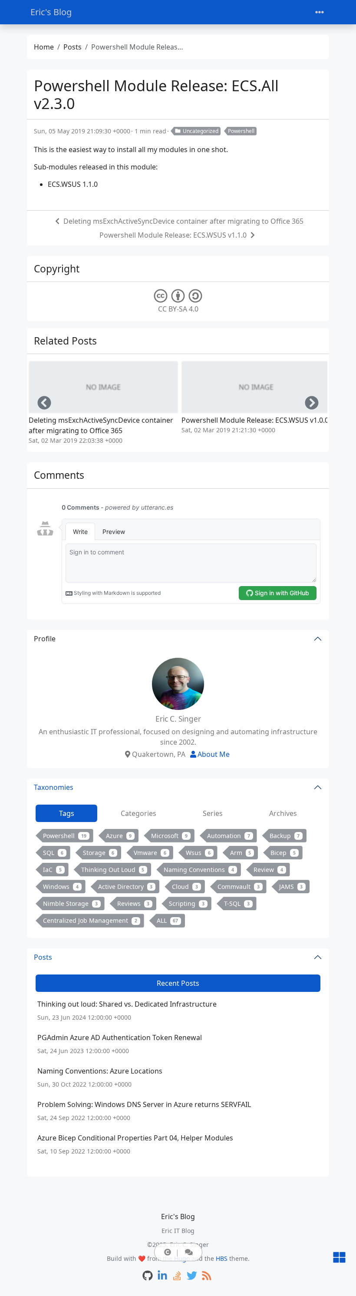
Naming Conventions (199, 869)
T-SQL (237, 903)
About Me (214, 754)
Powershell (241, 131)
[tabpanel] (178, 880)
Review (268, 869)
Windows (61, 886)
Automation (228, 836)
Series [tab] (213, 813)
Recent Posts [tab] (178, 983)
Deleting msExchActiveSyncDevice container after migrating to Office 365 (183, 221)
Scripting (186, 903)
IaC (52, 869)
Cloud (185, 886)
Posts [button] (43, 957)
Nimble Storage (70, 903)
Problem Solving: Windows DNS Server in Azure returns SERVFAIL (144, 1104)
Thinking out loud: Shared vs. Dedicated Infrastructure (127, 1004)
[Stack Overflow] (177, 1276)
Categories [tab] (138, 813)
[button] (167, 1252)
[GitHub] (147, 1276)
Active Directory (125, 886)
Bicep (283, 853)
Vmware (150, 853)
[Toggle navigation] (319, 12)
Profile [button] (45, 638)
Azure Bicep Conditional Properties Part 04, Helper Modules (135, 1138)
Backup (285, 836)
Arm (240, 853)
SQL (53, 853)
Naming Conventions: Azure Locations (99, 1071)
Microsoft (169, 836)
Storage (99, 853)
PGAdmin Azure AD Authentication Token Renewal (119, 1037)
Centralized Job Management (90, 920)
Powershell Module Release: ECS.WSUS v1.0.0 (255, 420)
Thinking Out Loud (113, 869)
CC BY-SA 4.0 (178, 309)
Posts (72, 47)
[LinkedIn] (162, 1276)
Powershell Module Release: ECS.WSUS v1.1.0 (173, 235)
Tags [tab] (66, 813)
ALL (167, 920)
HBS (221, 1258)
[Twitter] (191, 1276)
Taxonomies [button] (53, 787)
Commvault (239, 886)
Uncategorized (200, 131)
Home (44, 47)
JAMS (291, 886)
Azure (119, 836)
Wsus (198, 853)
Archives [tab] (283, 813)
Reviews (133, 903)
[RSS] (206, 1276)
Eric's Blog (51, 12)
